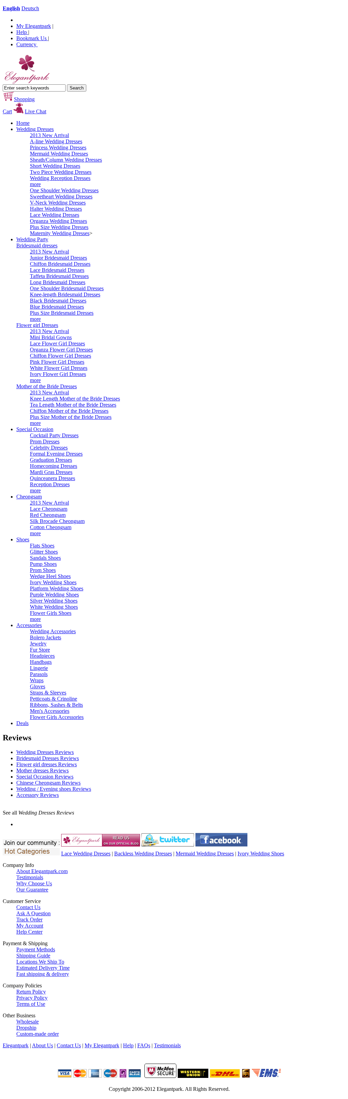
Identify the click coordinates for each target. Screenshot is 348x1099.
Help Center (29, 932)
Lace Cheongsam (48, 509)
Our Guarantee (32, 889)
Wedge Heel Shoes (50, 576)
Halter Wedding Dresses (56, 209)
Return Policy (31, 992)
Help (22, 32)
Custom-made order (37, 1034)
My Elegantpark (33, 26)
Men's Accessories (49, 711)
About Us (42, 1045)
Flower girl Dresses (37, 325)
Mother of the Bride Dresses (46, 386)
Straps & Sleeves (48, 692)
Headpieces (42, 656)
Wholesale (27, 1021)
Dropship (26, 1028)
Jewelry (38, 643)
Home (23, 123)
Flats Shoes (42, 545)
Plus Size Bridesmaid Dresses (61, 313)
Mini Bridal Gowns (51, 337)
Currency (27, 44)
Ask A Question (33, 913)
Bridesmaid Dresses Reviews (47, 758)
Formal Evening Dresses (56, 454)
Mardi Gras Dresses (51, 472)
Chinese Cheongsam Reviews (48, 783)
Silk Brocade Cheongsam (57, 521)
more (35, 184)
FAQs (143, 1045)
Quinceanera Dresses (52, 478)
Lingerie (39, 668)
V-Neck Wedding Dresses (58, 203)
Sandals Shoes (45, 558)
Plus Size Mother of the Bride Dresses (70, 417)
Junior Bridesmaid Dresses (58, 258)
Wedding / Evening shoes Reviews (53, 789)
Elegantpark (16, 1045)
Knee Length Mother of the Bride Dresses (75, 398)
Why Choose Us (34, 883)
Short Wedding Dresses (55, 166)
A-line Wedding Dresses (56, 141)
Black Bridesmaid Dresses (58, 301)
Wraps (37, 680)
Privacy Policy (32, 998)
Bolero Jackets (45, 637)
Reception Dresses (50, 484)
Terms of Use (30, 1004)
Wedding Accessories (53, 631)
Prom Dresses (44, 441)
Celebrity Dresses (49, 447)
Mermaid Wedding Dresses (59, 154)
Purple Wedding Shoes (54, 594)
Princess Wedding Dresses (58, 147)
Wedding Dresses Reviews (45, 752)
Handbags (41, 662)
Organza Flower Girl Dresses (61, 349)
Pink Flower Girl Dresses (57, 362)
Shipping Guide (33, 955)
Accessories (29, 625)
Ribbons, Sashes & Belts (56, 705)
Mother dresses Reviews (42, 770)
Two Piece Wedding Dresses (60, 172)
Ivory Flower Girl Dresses (58, 374)
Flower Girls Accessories (57, 717)
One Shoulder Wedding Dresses (64, 190)
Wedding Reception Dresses (60, 178)
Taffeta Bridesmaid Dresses (59, 276)
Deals (22, 723)
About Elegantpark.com (42, 871)
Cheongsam (29, 496)
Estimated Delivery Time (43, 968)
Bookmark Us (32, 38)
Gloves (37, 686)
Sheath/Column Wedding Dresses (66, 160)
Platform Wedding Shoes (56, 588)
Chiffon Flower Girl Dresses (60, 356)
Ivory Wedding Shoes (53, 582)
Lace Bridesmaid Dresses (57, 270)
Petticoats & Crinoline (53, 699)
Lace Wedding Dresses (54, 215)
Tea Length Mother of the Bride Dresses (73, 405)
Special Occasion (34, 429)
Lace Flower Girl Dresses (57, 343)
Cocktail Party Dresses (54, 435)
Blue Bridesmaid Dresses (57, 307)
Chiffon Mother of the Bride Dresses (69, 411)
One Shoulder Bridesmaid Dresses (67, 288)
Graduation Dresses (51, 460)
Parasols (39, 674)
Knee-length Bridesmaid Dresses (65, 294)
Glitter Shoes (44, 552)
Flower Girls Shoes (50, 613)
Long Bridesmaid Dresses (57, 282)
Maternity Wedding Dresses (59, 233)
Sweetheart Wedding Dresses (61, 196)
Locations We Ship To (40, 962)
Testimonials (29, 877)
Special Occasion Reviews (44, 777)
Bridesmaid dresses (36, 245)
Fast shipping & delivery (42, 974)
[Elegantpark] (26, 82)
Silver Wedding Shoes (53, 601)
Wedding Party (32, 239)
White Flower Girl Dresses (58, 368)
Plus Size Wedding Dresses (59, 227)
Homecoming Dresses (53, 466)
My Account (29, 926)
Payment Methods (35, 949)
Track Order (29, 919)
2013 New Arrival (49, 135)
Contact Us (28, 907)
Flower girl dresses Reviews (46, 764)
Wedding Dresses (35, 129)
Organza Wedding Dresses (58, 221)
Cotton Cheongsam (50, 527)
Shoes (22, 539)
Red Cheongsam (48, 515)
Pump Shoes (43, 564)
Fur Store (40, 650)
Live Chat (35, 111)
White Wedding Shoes (54, 607)
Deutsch (30, 8)
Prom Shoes (43, 570)
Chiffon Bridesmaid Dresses (60, 264)
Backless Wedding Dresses (143, 853)
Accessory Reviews (37, 795)
